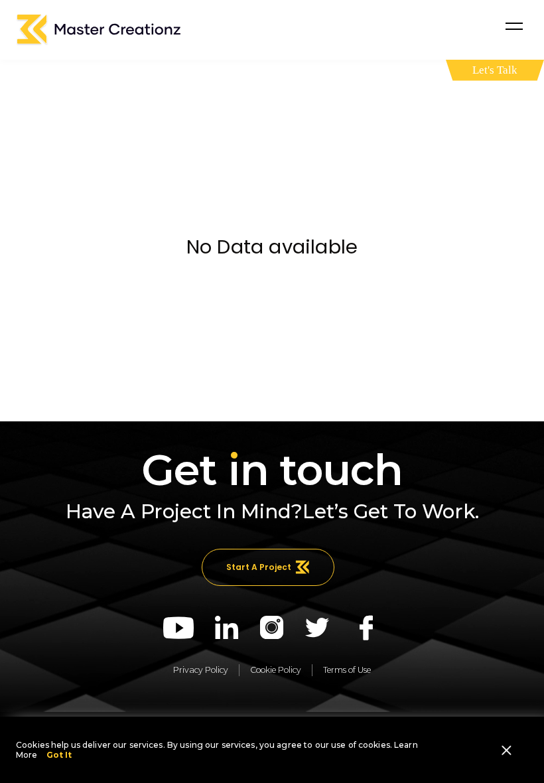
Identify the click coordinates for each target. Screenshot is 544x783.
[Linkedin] (227, 627)
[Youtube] (178, 627)
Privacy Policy (200, 670)
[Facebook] (366, 627)
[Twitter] (317, 627)
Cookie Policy (275, 670)
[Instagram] (272, 627)
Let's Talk (494, 70)
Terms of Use (347, 670)
